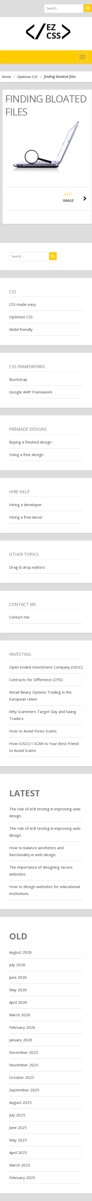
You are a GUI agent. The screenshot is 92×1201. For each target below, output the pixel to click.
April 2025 (18, 1152)
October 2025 (21, 1077)
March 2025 (19, 1165)
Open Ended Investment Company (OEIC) (46, 667)
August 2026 (20, 952)
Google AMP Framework (30, 391)
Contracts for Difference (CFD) (36, 679)
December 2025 (23, 1052)
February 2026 (22, 1027)
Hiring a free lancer (26, 517)
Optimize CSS (27, 76)
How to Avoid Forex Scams (33, 730)
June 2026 (18, 977)
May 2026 (18, 989)
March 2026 (19, 1014)
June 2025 (18, 1127)
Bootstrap (18, 379)
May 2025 (18, 1139)
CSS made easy (22, 304)
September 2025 (24, 1089)
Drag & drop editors (27, 567)
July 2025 (17, 1114)
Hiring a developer (25, 504)
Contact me (19, 617)
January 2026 (20, 1039)
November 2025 (23, 1064)
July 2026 (17, 964)
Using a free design (26, 454)
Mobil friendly (21, 329)
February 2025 (22, 1177)
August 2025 (20, 1102)
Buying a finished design (30, 442)
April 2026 (18, 1002)
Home (6, 76)
